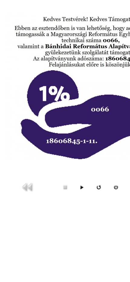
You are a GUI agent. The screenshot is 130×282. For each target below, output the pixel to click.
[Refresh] (98, 189)
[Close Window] (116, 189)
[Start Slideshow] (81, 189)
